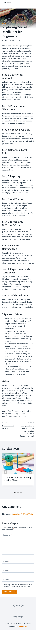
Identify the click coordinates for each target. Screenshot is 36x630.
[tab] (14, 492)
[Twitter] (18, 605)
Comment (7, 535)
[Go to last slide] (5, 472)
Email (6, 571)
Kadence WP (22, 626)
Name (6, 562)
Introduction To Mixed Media (21, 514)
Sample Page (18, 617)
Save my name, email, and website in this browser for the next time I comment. (18, 585)
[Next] (30, 472)
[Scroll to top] (31, 627)
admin (6, 40)
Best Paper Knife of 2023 (8, 426)
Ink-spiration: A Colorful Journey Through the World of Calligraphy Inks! (27, 429)
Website (6, 580)
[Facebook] (13, 605)
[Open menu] (32, 2)
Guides (4, 23)
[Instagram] (22, 605)
